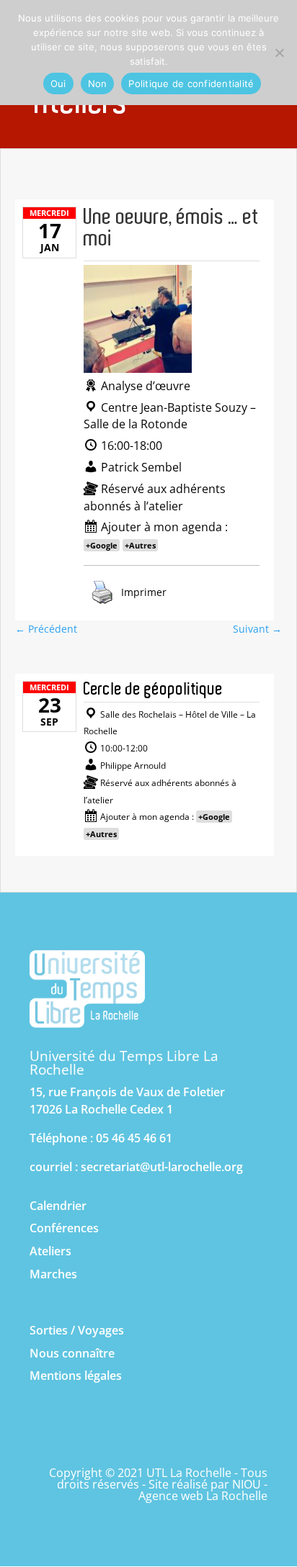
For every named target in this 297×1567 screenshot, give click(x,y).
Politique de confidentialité (191, 83)
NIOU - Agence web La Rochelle (202, 1490)
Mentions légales (76, 1375)
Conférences (64, 1228)
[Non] (279, 52)
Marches (53, 1274)
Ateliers (50, 1251)
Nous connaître (72, 1353)
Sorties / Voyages (77, 1330)
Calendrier (58, 1206)
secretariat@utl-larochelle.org (162, 1167)
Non (97, 83)
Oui (58, 83)
